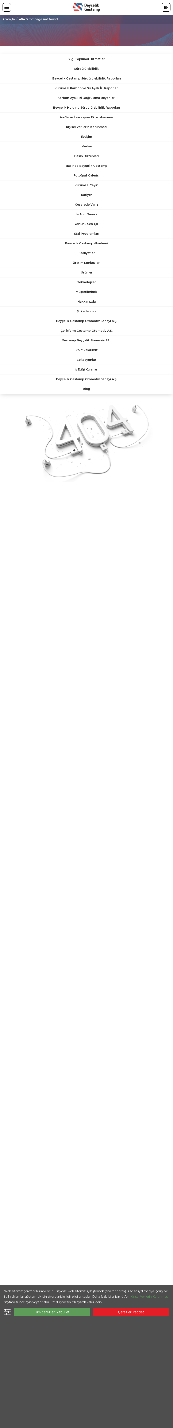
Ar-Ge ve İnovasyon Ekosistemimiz (87, 117)
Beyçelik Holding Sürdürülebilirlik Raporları (86, 107)
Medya (86, 146)
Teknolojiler (86, 282)
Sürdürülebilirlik (86, 69)
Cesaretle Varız (86, 204)
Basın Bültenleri (86, 156)
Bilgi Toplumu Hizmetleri (86, 59)
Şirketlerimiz (86, 311)
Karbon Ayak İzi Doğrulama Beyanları (86, 98)
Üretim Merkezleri (86, 263)
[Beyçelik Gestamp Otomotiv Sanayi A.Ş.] (86, 7)
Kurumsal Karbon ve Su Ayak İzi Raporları (87, 88)
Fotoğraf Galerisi (86, 175)
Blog (86, 389)
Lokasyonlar (86, 360)
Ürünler (86, 272)
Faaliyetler (86, 253)
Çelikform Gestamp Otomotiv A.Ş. (86, 331)
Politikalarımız (87, 350)
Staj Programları (86, 234)
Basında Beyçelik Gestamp (86, 166)
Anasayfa (9, 19)
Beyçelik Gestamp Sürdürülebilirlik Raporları (86, 78)
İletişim (86, 137)
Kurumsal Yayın (86, 185)
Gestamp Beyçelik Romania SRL (86, 340)
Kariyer (86, 195)
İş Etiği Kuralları (86, 369)
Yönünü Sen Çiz (86, 224)
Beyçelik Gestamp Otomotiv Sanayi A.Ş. (86, 321)
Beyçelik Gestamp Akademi (86, 243)
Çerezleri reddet (131, 1312)
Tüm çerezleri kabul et (51, 1312)
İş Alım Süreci (86, 214)
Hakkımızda (86, 301)
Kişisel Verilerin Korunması (86, 127)
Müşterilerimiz (86, 292)
